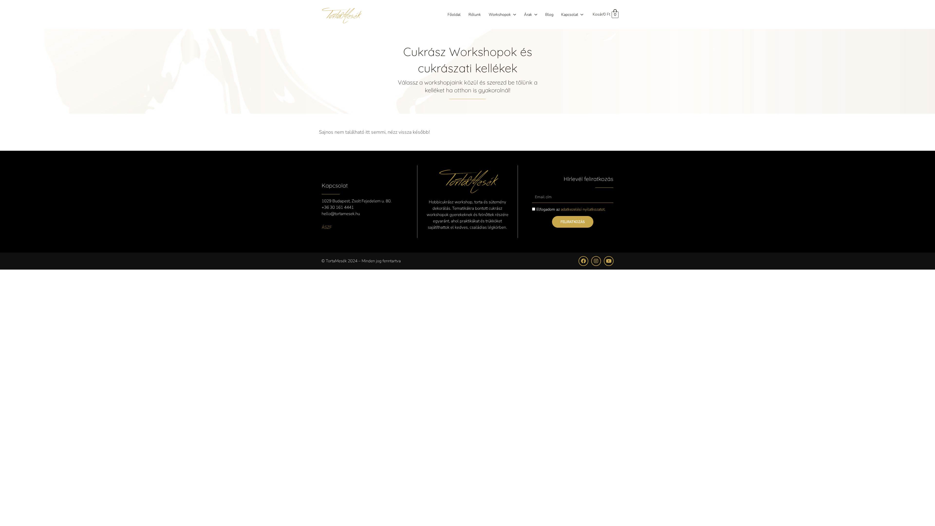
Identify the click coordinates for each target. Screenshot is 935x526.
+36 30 (329, 207)
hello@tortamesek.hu (341, 213)
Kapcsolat (569, 14)
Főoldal (454, 14)
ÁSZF (327, 227)
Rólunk (474, 14)
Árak (528, 14)
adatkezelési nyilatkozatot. (583, 209)
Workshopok (500, 14)
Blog (549, 14)
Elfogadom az (571, 209)
